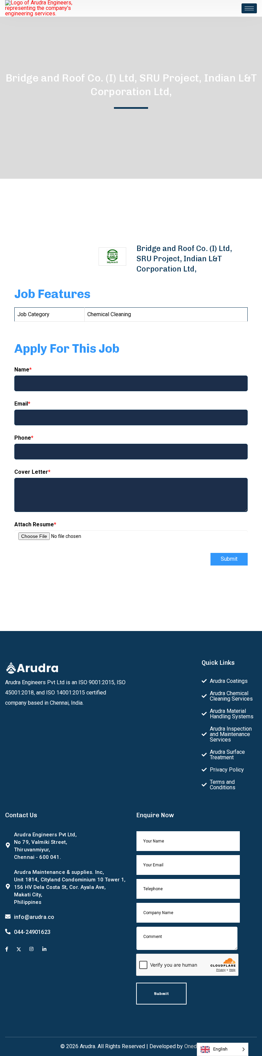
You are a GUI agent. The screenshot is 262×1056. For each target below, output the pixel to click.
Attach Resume (35, 524)
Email (22, 403)
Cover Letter (32, 472)
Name (23, 369)
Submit (229, 559)
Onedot (193, 1046)
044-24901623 (32, 932)
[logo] (39, 7)
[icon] (6, 949)
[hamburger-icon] (249, 8)
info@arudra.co (34, 917)
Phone (23, 438)
